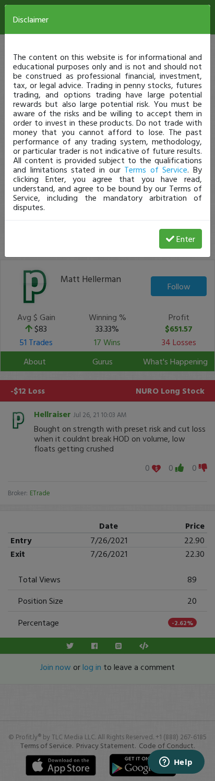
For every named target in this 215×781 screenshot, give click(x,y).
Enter (185, 239)
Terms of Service (155, 169)
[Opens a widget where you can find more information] (176, 763)
